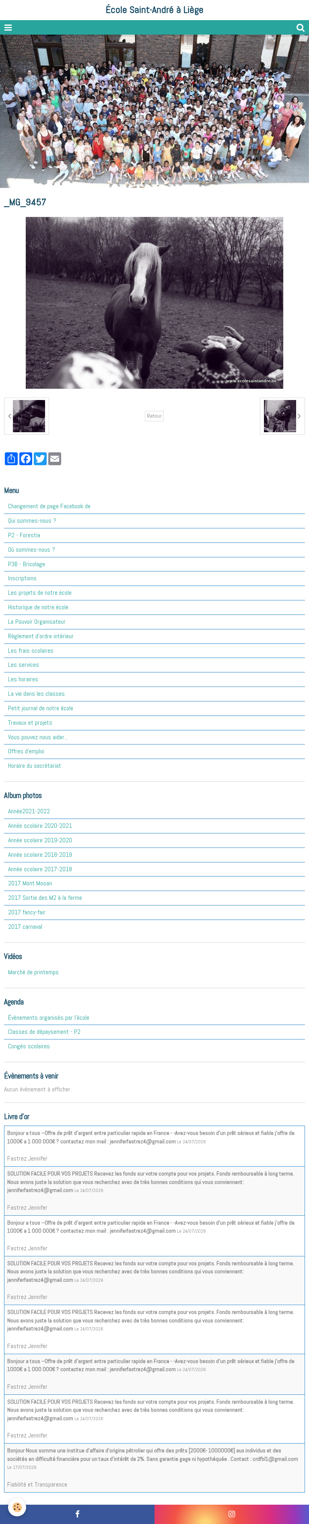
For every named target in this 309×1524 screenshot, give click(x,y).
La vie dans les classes (36, 693)
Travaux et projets (30, 722)
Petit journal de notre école (40, 708)
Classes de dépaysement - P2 (44, 1031)
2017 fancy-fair (26, 912)
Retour (154, 415)
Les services (23, 664)
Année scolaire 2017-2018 (40, 869)
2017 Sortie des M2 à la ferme (45, 897)
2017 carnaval (25, 926)
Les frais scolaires (31, 650)
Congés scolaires (29, 1046)
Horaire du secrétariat (34, 765)
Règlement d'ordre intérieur (41, 636)
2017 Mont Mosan (30, 883)
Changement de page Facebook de (49, 506)
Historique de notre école (38, 607)
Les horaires (23, 679)
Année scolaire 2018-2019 (40, 854)
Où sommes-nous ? (31, 549)
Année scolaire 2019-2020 (40, 840)
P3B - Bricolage (26, 564)
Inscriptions (22, 578)
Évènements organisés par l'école (48, 1017)
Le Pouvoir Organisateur (37, 621)
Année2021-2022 (29, 811)
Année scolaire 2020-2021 (40, 825)
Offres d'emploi (26, 751)
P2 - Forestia (24, 535)
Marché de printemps (33, 972)
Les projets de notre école (40, 592)
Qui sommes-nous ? (32, 520)
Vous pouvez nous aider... (38, 737)
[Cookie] (17, 1507)
